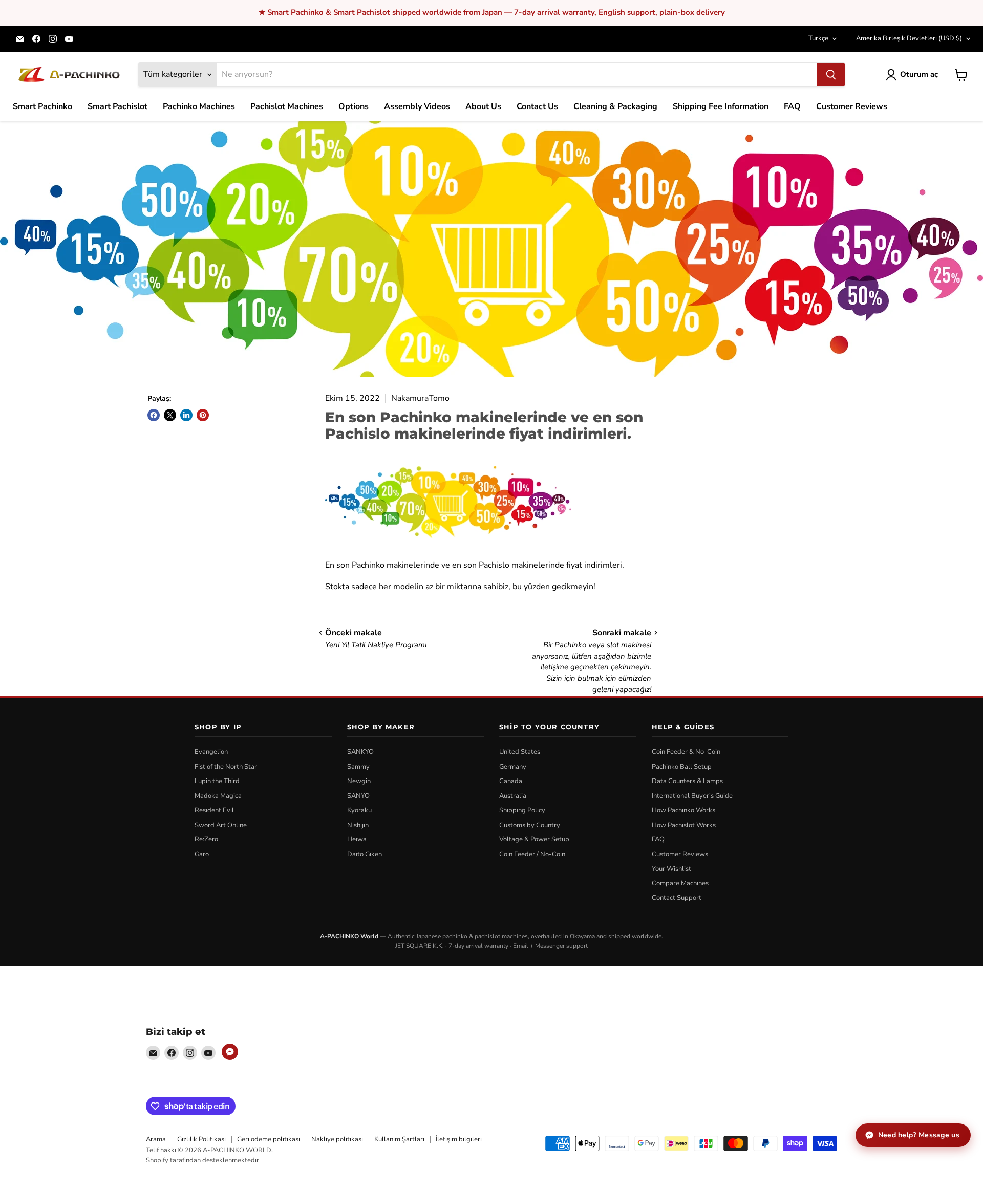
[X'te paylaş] (170, 415)
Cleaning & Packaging (615, 106)
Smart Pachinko (42, 106)
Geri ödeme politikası (268, 1139)
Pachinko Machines (199, 106)
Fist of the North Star (226, 766)
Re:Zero (206, 839)
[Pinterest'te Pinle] (203, 415)
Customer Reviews (851, 106)
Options (353, 106)
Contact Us (537, 106)
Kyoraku (359, 810)
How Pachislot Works (684, 825)
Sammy (358, 766)
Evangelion (211, 751)
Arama (156, 1139)
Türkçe (818, 38)
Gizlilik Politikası (201, 1139)
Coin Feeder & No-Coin (686, 751)
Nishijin (358, 825)
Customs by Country (529, 825)
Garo (202, 854)
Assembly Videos (417, 106)
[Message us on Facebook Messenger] (230, 1052)
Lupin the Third (217, 781)
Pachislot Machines (286, 106)
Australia (512, 795)
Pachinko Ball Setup (682, 766)
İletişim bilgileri (459, 1139)
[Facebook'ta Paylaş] (153, 415)
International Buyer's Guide (692, 795)
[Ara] (831, 74)
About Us (483, 106)
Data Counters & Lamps (687, 781)
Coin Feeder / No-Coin (532, 854)
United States (519, 751)
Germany (512, 766)
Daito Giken (364, 854)
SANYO (358, 795)
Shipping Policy (522, 810)
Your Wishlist (671, 868)
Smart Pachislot (117, 106)
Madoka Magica (218, 795)
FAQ (792, 106)
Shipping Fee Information (720, 106)
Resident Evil (214, 810)
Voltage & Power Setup (534, 839)
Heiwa (357, 839)
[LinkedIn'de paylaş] (186, 415)
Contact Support (676, 897)
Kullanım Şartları (399, 1139)
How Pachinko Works (683, 810)
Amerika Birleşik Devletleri (909, 38)
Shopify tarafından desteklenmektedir (202, 1160)
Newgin (359, 781)
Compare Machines (680, 883)
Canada (510, 781)
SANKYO (360, 751)
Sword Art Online (221, 825)
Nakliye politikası (337, 1139)
